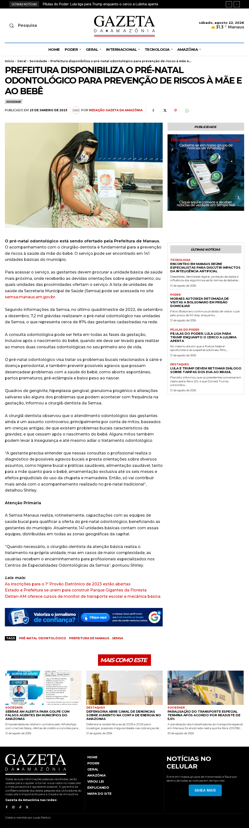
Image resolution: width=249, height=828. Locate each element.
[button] (32, 25)
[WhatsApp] (187, 110)
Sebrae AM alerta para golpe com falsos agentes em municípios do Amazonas (37, 715)
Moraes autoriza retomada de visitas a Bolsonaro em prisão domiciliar (199, 302)
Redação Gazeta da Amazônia (115, 110)
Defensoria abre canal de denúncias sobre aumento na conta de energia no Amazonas (123, 715)
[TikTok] (20, 807)
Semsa (117, 638)
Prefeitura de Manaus (89, 638)
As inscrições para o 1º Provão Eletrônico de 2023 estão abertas (68, 584)
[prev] (229, 4)
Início (9, 61)
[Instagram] (13, 807)
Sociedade (38, 61)
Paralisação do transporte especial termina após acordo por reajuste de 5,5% (204, 715)
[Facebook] (153, 110)
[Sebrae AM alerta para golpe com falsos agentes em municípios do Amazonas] (43, 688)
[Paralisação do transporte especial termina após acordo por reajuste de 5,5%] (206, 688)
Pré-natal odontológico (42, 638)
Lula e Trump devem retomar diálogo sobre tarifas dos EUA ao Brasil (98, 4)
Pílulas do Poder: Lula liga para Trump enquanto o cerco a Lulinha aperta (203, 337)
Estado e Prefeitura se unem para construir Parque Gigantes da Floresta (76, 590)
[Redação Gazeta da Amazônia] (76, 110)
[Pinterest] (175, 110)
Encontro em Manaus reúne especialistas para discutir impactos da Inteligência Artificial (205, 267)
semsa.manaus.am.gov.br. (30, 297)
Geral (21, 61)
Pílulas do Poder (184, 329)
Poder (175, 294)
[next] (237, 4)
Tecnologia (180, 260)
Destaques (179, 364)
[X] (164, 110)
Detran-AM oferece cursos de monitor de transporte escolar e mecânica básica (82, 596)
